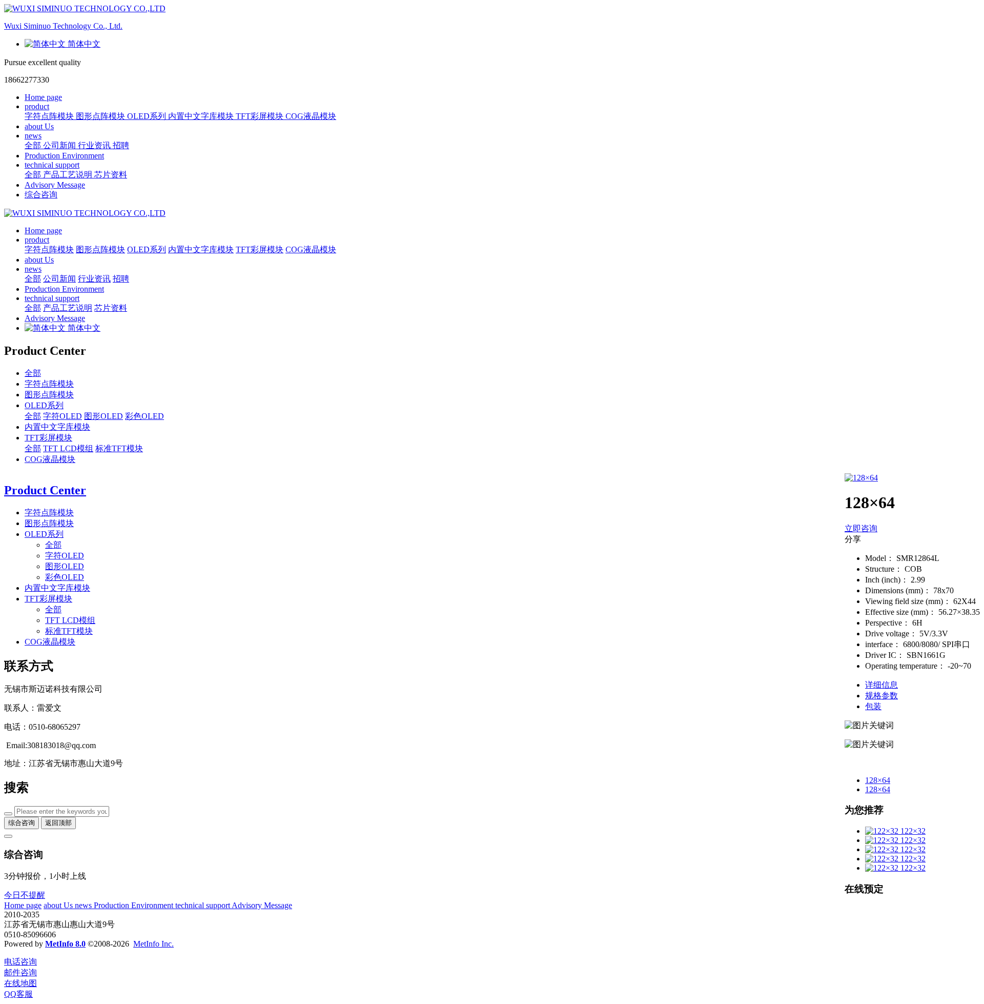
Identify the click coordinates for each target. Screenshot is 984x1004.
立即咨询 (861, 528)
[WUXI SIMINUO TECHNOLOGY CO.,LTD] (492, 213)
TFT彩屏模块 (48, 437)
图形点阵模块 (49, 394)
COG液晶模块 (50, 459)
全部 (34, 145)
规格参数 (881, 695)
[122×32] (882, 831)
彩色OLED (144, 416)
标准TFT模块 (119, 448)
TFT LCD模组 (68, 448)
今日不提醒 (24, 895)
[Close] (8, 836)
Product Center (45, 490)
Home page (43, 97)
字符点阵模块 (49, 383)
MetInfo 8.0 (65, 943)
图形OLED (103, 416)
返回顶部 (58, 823)
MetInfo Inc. (153, 943)
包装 (873, 706)
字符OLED (62, 416)
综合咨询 (41, 194)
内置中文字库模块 (57, 427)
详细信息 (881, 684)
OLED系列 (44, 405)
